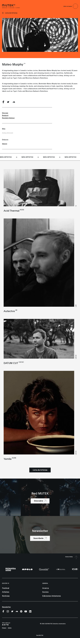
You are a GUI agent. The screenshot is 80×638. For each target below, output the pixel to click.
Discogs (5, 113)
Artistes (5, 592)
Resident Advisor (8, 118)
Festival (5, 588)
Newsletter (6, 607)
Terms (9, 628)
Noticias (6, 596)
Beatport (5, 115)
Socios (45, 592)
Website (4, 143)
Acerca (45, 588)
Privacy (4, 628)
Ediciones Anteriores (51, 596)
